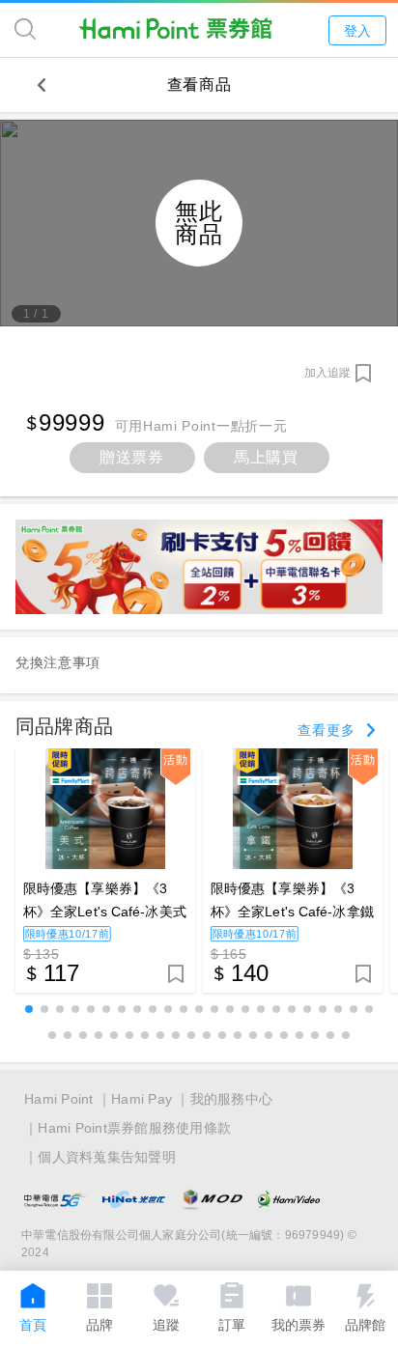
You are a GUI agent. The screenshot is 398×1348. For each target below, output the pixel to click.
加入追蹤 (327, 372)
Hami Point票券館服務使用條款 (134, 1128)
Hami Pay (141, 1099)
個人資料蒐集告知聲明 (107, 1157)
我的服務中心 (231, 1099)
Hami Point (59, 1099)
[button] (29, 1009)
